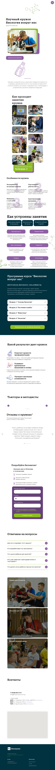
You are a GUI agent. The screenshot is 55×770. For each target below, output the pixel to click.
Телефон (16, 541)
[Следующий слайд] (47, 429)
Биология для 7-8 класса (18, 657)
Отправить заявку (27, 561)
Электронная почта (19, 534)
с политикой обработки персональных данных (26, 557)
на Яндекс (38, 746)
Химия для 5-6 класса (17, 626)
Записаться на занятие (15, 57)
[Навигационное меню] (52, 2)
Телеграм (23, 167)
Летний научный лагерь (18, 687)
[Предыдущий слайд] (8, 429)
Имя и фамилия (18, 548)
